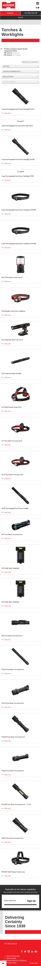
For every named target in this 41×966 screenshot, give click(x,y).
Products (10, 13)
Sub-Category (8, 76)
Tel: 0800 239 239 (30, 13)
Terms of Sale (11, 958)
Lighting (6, 66)
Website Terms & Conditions (16, 960)
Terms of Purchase (13, 956)
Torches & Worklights (11, 71)
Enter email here (10, 900)
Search (20, 17)
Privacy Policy (11, 963)
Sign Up (31, 901)
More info (7, 113)
